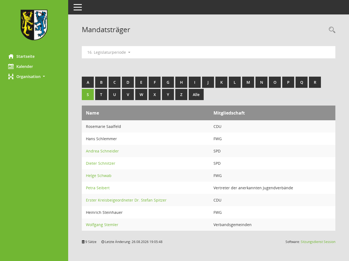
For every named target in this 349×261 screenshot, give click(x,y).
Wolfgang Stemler (102, 224)
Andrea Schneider (102, 151)
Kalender (24, 66)
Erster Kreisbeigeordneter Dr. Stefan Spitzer (126, 200)
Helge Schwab (99, 175)
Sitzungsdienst (318, 241)
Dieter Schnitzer (100, 163)
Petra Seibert (98, 187)
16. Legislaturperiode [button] (107, 52)
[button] (34, 76)
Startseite (25, 56)
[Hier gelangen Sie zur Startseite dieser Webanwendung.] (34, 25)
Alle (196, 94)
